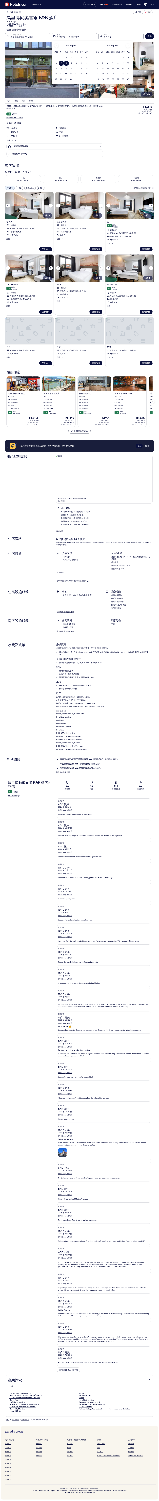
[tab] (11, 1386)
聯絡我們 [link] (39, 1452)
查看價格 (46, 249)
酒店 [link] (7, 1420)
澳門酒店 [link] (8, 1464)
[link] (148, 12)
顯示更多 (60, 572)
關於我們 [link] (131, 1444)
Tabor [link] (81, 1393)
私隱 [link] (98, 1448)
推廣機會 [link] (70, 1452)
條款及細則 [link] (101, 1444)
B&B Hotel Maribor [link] (17, 1402)
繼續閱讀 (59, 531)
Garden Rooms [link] (85, 1406)
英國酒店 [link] (8, 1479)
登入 (152, 4)
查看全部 (9, 140)
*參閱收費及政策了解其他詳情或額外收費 (71, 581)
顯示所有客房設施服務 (65, 631)
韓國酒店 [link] (8, 1475)
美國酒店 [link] (8, 1460)
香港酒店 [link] (8, 1452)
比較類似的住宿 (81, 431)
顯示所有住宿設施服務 (65, 612)
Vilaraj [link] (81, 1398)
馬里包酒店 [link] (25, 1420)
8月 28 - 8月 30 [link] (98, 180)
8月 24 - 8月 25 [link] (23, 180)
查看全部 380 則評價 (14, 117)
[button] (66, 57)
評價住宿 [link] (39, 1456)
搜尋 (150, 36)
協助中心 (129, 4)
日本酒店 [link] (8, 1448)
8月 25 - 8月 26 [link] (61, 180)
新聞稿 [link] (69, 1448)
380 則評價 (12, 795)
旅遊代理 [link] (70, 1456)
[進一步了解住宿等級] (14, 21)
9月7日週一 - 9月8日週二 (68, 37)
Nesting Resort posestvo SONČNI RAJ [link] (25, 1395)
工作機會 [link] (131, 1448)
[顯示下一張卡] (153, 402)
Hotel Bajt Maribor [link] (87, 1400)
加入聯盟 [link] (70, 1444)
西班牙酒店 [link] (8, 1468)
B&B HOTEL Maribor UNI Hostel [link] (22, 1406)
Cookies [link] (100, 1452)
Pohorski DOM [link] (15, 1411)
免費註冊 (148, 446)
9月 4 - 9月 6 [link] (136, 180)
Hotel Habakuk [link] (85, 1395)
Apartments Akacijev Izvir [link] (89, 1402)
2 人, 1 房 (108, 37)
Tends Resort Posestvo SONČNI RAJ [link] (24, 1398)
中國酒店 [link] (8, 1444)
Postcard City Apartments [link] (20, 1393)
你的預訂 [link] (39, 1444)
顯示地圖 (61, 501)
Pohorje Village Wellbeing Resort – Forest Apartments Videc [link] (104, 1409)
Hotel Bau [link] (13, 1400)
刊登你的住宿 (117, 4)
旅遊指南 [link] (131, 1452)
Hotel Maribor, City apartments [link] (92, 1404)
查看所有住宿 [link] (15, 12)
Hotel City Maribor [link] (17, 1409)
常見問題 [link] (39, 1448)
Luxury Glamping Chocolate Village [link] (24, 1404)
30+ (148, 94)
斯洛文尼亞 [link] (15, 1420)
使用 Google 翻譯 (65, 810)
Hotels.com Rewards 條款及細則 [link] (108, 1456)
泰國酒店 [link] (8, 1471)
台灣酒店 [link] (8, 1456)
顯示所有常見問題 (63, 772)
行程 (139, 4)
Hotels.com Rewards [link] (135, 1456)
